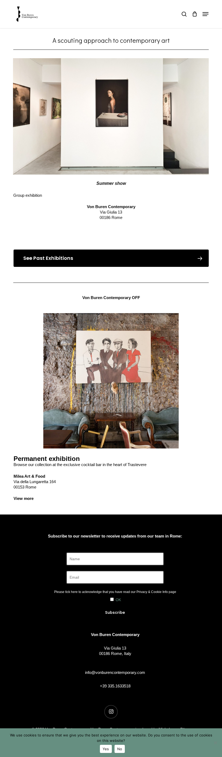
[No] (215, 742)
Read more (111, 229)
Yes (106, 749)
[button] (205, 14)
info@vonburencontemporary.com (115, 672)
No (119, 749)
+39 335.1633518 (115, 686)
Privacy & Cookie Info (152, 592)
